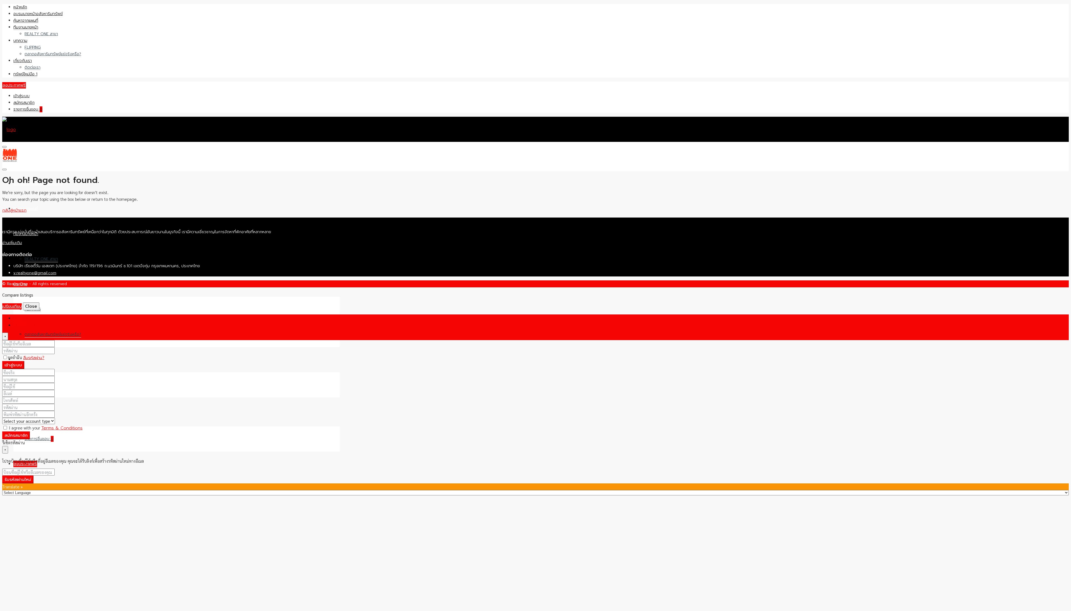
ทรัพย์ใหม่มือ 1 (25, 74)
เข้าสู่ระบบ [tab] (21, 318)
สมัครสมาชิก (24, 103)
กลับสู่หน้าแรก (14, 210)
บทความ (20, 41)
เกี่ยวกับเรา (22, 61)
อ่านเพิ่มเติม (12, 243)
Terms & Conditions (62, 428)
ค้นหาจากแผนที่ (25, 20)
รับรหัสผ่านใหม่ (17, 479)
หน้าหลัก (20, 7)
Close (31, 306)
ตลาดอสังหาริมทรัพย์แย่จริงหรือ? (53, 54)
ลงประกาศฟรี (14, 85)
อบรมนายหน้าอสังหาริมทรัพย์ (38, 14)
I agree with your (45, 427)
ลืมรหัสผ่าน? (33, 358)
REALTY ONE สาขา (41, 34)
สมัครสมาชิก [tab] (24, 325)
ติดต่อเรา (32, 67)
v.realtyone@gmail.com (34, 273)
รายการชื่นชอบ (27, 109)
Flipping (33, 47)
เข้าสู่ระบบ (21, 96)
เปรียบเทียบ (12, 306)
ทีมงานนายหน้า (25, 27)
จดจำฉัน (15, 357)
